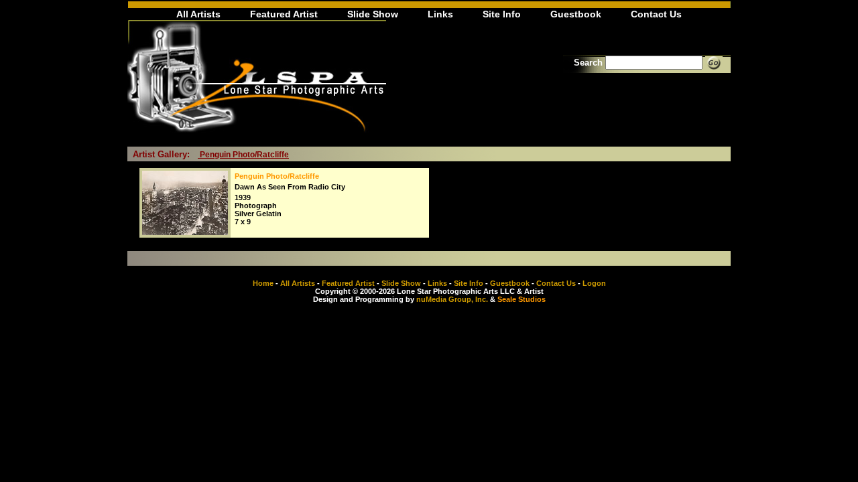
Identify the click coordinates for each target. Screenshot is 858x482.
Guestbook (575, 14)
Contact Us (656, 14)
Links (440, 14)
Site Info (502, 14)
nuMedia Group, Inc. (452, 299)
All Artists (198, 14)
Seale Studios (521, 299)
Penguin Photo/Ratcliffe (243, 154)
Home (263, 283)
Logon (594, 283)
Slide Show (372, 14)
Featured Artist (284, 14)
